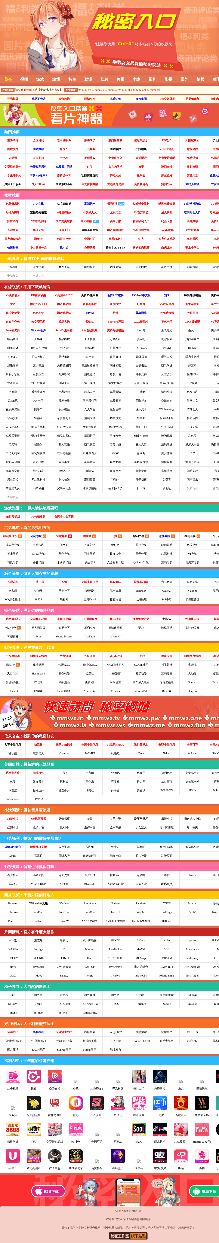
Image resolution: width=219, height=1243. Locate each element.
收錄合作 (111, 1219)
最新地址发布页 (50, 89)
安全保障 (122, 1219)
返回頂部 (145, 1219)
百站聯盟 (133, 1219)
